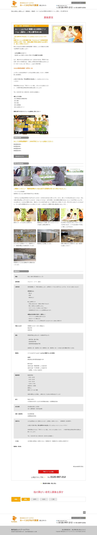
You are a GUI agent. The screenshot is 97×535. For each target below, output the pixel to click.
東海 (16, 499)
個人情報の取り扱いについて (79, 529)
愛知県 (33, 11)
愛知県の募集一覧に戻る (49, 483)
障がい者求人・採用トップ (17, 11)
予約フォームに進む (48, 471)
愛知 (25, 499)
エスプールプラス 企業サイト (77, 2)
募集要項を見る (20, 156)
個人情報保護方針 (66, 529)
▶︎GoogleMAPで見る (78, 466)
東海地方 (28, 11)
